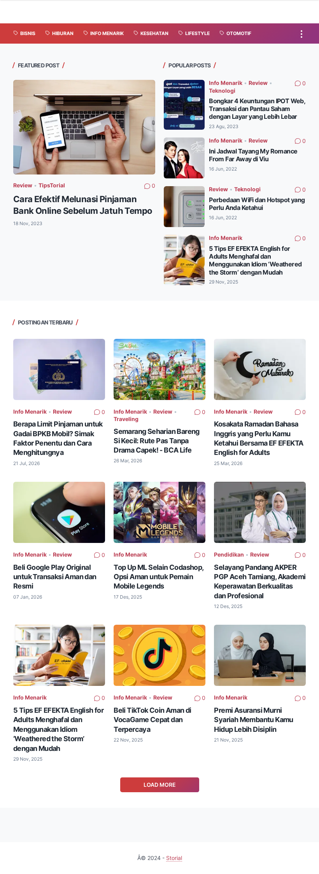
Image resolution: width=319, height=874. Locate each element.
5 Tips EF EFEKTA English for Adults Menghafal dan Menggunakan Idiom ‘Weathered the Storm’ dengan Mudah (255, 260)
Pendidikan (229, 554)
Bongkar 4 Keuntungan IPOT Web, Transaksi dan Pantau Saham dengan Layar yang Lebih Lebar (257, 108)
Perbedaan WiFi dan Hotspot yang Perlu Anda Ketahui (257, 203)
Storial (174, 858)
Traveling (126, 419)
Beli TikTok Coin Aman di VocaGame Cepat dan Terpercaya (152, 719)
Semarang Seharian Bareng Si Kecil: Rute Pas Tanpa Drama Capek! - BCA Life (157, 441)
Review (22, 185)
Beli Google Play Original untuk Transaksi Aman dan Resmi (54, 576)
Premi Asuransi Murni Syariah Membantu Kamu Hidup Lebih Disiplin (253, 719)
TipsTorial (52, 185)
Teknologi (222, 90)
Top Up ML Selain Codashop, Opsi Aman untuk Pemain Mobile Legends (158, 576)
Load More (160, 784)
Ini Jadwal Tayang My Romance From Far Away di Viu (253, 155)
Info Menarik (225, 82)
